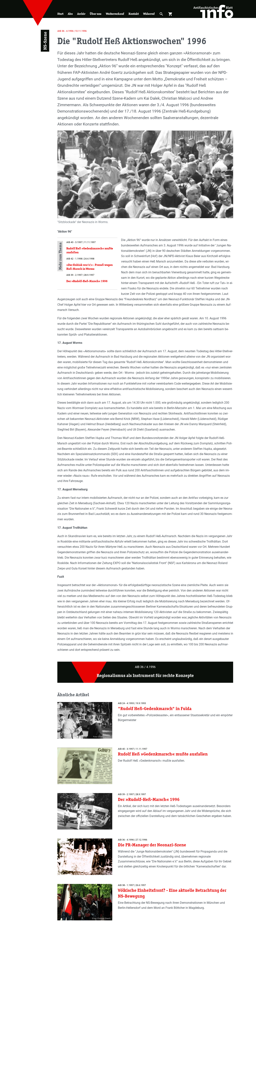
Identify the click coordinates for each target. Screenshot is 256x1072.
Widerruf (149, 14)
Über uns (95, 14)
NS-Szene (45, 41)
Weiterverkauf (115, 14)
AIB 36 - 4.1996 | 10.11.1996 (72, 31)
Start (60, 14)
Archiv (81, 14)
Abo (70, 14)
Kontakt (134, 14)
